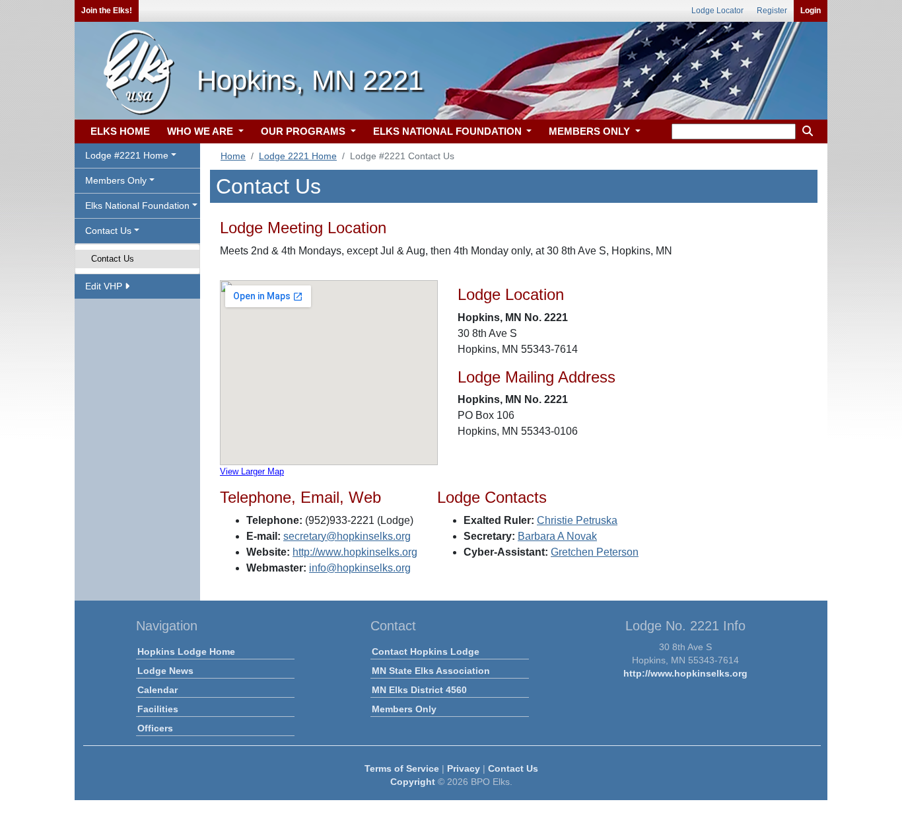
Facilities (157, 709)
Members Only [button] (116, 180)
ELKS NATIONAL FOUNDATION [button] (448, 131)
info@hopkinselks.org (360, 568)
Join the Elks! (106, 10)
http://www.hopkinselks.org (355, 552)
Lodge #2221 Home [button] (126, 155)
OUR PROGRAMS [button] (304, 131)
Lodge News (165, 670)
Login (810, 10)
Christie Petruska (577, 520)
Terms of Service (401, 768)
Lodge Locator (717, 10)
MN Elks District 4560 (419, 690)
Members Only (404, 709)
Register (772, 10)
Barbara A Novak (557, 536)
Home (233, 156)
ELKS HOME (120, 131)
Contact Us (112, 259)
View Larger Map (252, 471)
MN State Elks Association (431, 670)
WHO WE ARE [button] (201, 131)
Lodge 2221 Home (298, 156)
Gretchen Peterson (595, 552)
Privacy (463, 768)
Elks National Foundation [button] (137, 205)
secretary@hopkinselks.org (347, 536)
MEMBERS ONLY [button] (591, 131)
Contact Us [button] (108, 230)
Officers (155, 728)
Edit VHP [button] (105, 286)
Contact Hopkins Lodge (425, 651)
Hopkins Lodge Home (186, 651)
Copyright (412, 781)
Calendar (157, 690)
